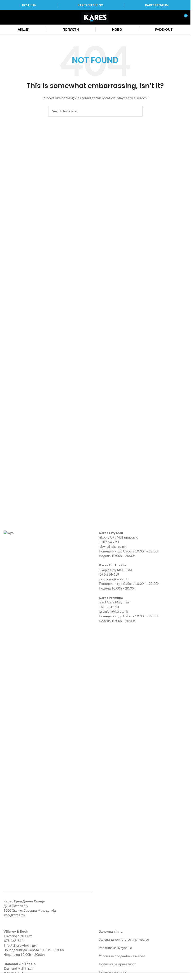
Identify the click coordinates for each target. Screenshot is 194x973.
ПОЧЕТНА (29, 5)
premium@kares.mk (113, 611)
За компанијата (111, 931)
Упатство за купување (115, 948)
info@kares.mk (14, 915)
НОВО (117, 29)
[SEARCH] (137, 111)
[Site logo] (95, 17)
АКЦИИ (23, 29)
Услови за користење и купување (124, 939)
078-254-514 (109, 607)
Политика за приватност (117, 964)
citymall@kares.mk (112, 546)
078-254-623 (109, 542)
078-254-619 (109, 574)
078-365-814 (13, 941)
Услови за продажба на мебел (122, 956)
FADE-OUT (164, 29)
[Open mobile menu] (5, 17)
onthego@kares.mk (113, 579)
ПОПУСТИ (70, 29)
